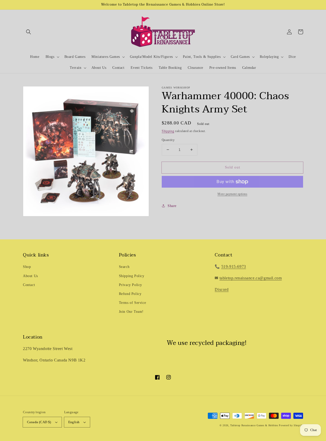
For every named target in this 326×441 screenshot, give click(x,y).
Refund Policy (130, 294)
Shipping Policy (131, 276)
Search (124, 267)
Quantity (168, 140)
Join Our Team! (131, 312)
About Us (30, 276)
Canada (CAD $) (39, 422)
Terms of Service (132, 303)
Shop (27, 267)
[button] (28, 31)
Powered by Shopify (291, 425)
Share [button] (172, 206)
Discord (221, 289)
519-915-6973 (233, 266)
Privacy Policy (130, 285)
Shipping (168, 131)
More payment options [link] (232, 194)
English (74, 422)
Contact (29, 285)
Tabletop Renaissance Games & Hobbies (254, 425)
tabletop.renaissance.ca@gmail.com (251, 278)
